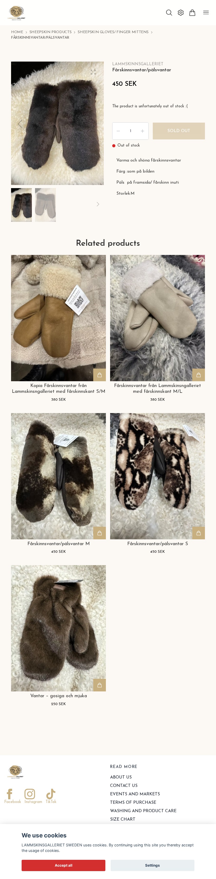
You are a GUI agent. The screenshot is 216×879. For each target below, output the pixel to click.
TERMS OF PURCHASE (133, 803)
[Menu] (206, 12)
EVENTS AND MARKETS (135, 794)
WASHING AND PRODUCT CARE (143, 811)
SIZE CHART (122, 819)
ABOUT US (121, 777)
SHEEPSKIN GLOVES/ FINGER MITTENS (113, 32)
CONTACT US (124, 786)
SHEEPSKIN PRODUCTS (51, 32)
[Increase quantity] (142, 131)
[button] (95, 124)
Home (17, 32)
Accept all (63, 865)
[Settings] (180, 12)
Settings (152, 865)
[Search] (169, 12)
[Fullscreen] (93, 72)
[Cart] (192, 12)
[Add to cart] (99, 375)
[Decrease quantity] (118, 131)
